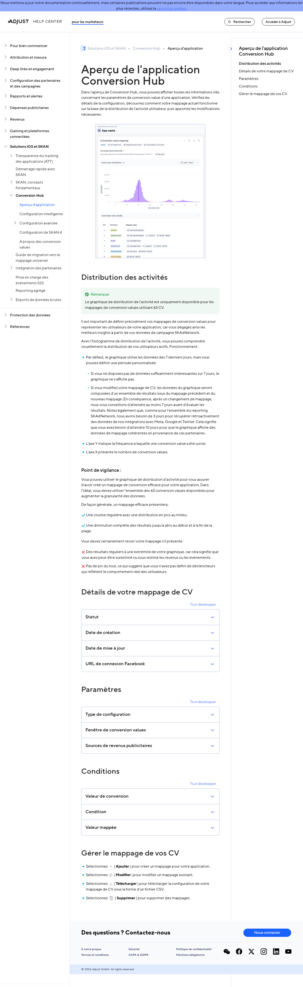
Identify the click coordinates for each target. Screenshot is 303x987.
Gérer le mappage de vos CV (130, 853)
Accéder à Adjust (278, 22)
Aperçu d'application (37, 204)
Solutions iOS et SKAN (29, 146)
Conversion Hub (30, 195)
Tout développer (203, 604)
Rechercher (242, 22)
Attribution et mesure (28, 57)
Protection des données (30, 315)
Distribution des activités (124, 277)
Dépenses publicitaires (29, 107)
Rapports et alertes (26, 96)
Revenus (17, 119)
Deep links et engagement (32, 69)
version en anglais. (172, 8)
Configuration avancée (38, 223)
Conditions (100, 771)
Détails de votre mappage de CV (137, 592)
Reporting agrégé (30, 290)
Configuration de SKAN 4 (40, 232)
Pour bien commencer (29, 45)
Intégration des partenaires (39, 268)
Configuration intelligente (41, 214)
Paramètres (101, 689)
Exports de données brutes (38, 299)
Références (20, 326)
